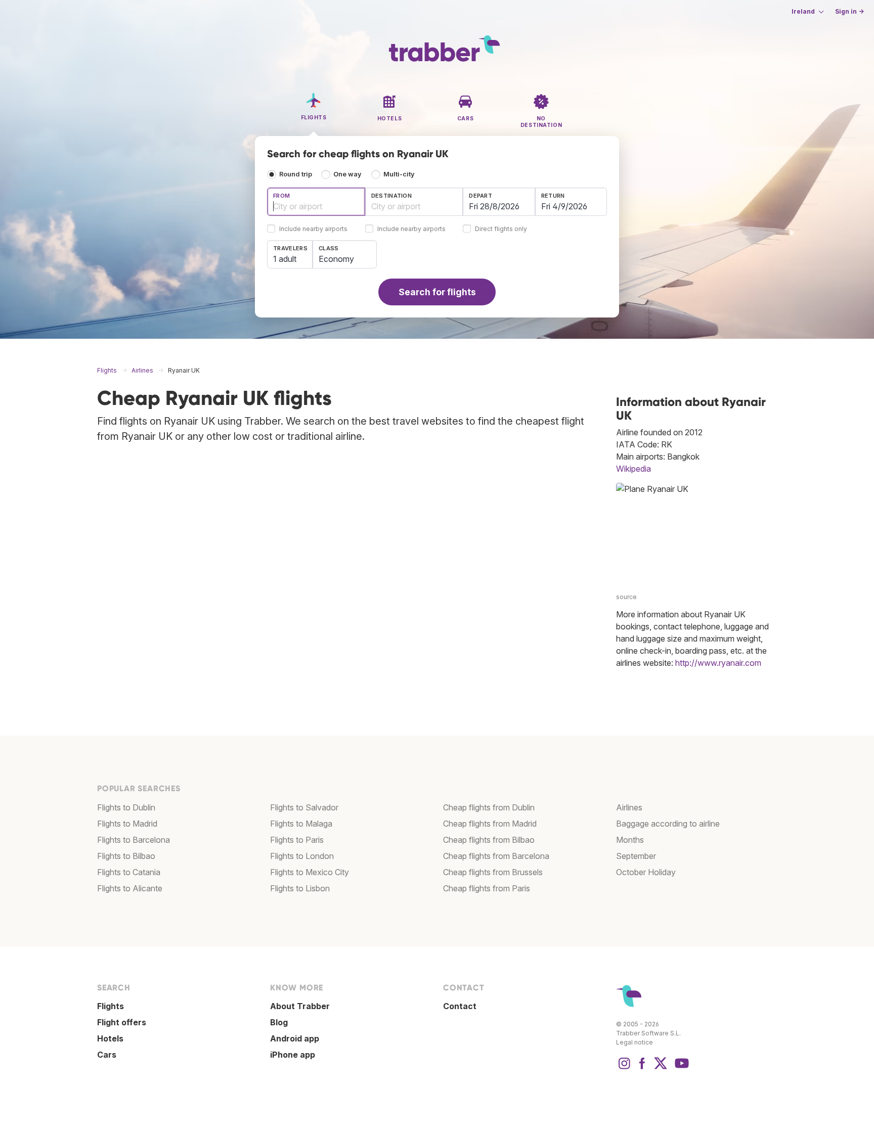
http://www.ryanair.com (718, 663)
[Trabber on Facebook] (642, 1068)
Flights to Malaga (301, 824)
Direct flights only (501, 229)
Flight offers (121, 1022)
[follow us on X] (660, 1068)
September (636, 856)
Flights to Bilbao (126, 856)
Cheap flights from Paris (486, 888)
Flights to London (302, 856)
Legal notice (634, 1042)
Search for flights (437, 292)
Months (630, 840)
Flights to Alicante (129, 888)
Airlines (629, 807)
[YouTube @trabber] (680, 1068)
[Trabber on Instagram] (624, 1068)
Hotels (110, 1038)
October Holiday (646, 872)
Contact (459, 1006)
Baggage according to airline (668, 824)
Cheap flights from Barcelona (496, 856)
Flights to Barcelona (133, 840)
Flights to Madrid (127, 824)
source (626, 597)
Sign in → (849, 11)
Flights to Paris (297, 840)
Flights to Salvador (304, 807)
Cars (106, 1055)
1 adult (284, 259)
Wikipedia (633, 469)
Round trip (295, 174)
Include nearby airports (313, 229)
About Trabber (300, 1006)
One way (347, 174)
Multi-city (399, 174)
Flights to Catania (128, 872)
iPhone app (292, 1055)
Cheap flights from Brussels (493, 872)
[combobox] (316, 202)
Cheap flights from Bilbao (489, 840)
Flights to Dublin (126, 807)
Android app (294, 1038)
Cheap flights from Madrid (490, 824)
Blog (279, 1022)
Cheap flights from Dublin (489, 807)
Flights (110, 1006)
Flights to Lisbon (300, 888)
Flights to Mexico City (309, 872)
